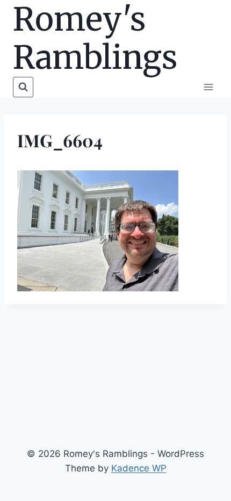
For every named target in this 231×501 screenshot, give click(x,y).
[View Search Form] (23, 87)
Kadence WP (139, 468)
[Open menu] (208, 86)
